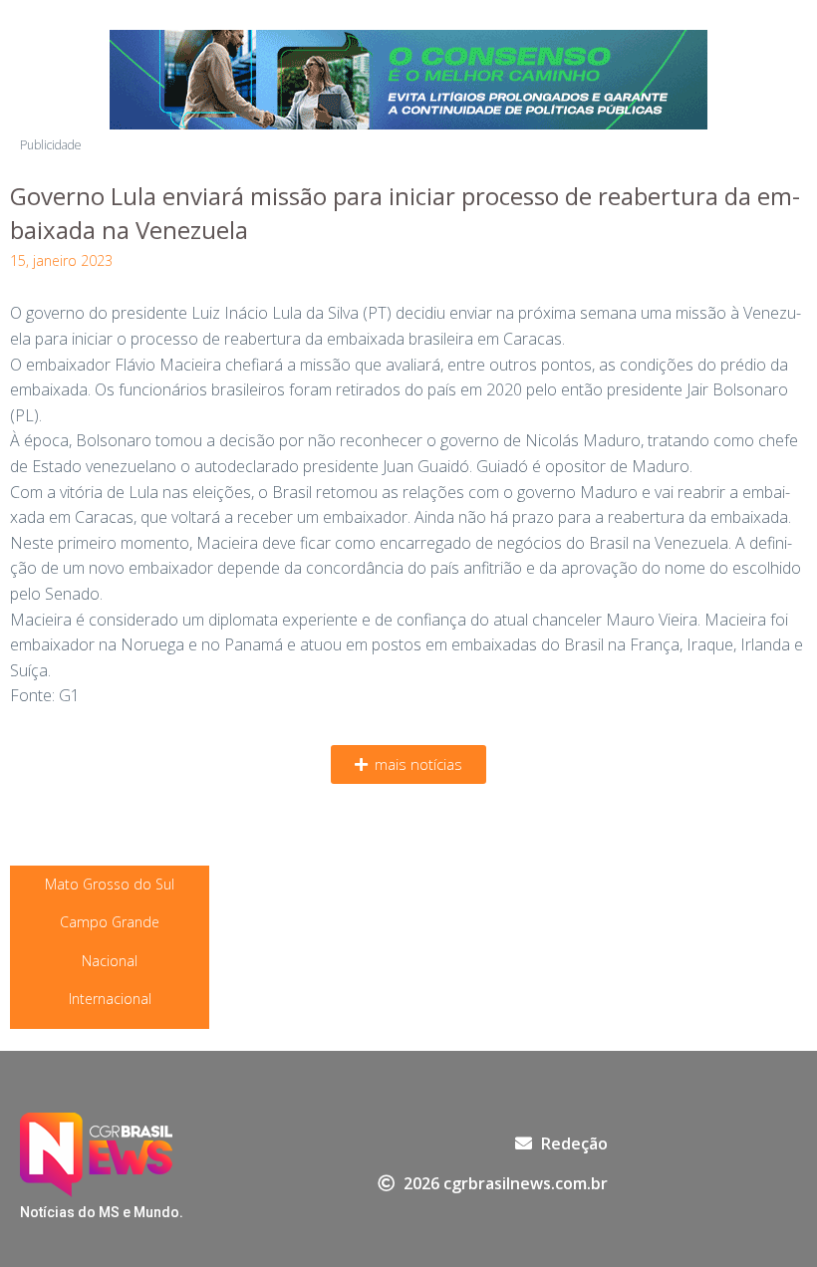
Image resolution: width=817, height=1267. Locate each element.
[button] (408, 764)
